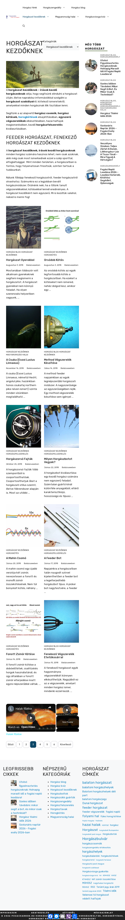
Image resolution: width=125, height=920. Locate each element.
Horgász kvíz (58, 785)
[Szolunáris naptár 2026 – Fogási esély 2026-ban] (14, 826)
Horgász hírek (30, 7)
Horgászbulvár (95, 839)
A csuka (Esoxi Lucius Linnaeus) (20, 361)
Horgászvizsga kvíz (95, 16)
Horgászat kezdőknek (34, 16)
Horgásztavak (58, 809)
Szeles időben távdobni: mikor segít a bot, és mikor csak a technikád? (109, 89)
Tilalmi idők (109, 890)
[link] (11, 709)
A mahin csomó (16, 558)
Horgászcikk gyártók (62, 797)
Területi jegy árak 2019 (108, 887)
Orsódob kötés (54, 260)
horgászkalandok (91, 856)
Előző (11, 744)
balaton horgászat (97, 783)
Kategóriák (50, 41)
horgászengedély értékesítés (96, 847)
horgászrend (88, 860)
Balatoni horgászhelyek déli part (99, 793)
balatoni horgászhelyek (98, 787)
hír (100, 875)
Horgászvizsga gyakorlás (95, 871)
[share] (49, 707)
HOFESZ (105, 825)
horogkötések (27, 116)
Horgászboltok (59, 793)
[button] (24, 25)
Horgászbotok (110, 834)
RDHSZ (85, 887)
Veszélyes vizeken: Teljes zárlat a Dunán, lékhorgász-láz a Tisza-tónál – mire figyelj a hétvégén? (109, 151)
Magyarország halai (65, 16)
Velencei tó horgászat (95, 894)
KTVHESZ (86, 879)
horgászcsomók (92, 843)
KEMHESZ (106, 875)
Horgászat (90, 830)
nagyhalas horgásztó (103, 883)
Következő (65, 744)
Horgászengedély (52, 7)
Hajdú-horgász (88, 821)
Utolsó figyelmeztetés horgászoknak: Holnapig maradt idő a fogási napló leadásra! (110, 67)
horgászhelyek (92, 851)
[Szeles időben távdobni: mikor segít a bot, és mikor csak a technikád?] (14, 803)
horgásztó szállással (90, 868)
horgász (114, 825)
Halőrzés (99, 821)
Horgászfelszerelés (17, 454)
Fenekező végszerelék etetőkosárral (59, 655)
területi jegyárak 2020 (91, 891)
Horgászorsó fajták (19, 459)
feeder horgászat (94, 807)
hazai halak (91, 825)
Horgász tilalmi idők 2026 (109, 114)
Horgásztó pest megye (93, 863)
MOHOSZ (87, 883)
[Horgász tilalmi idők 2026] (14, 818)
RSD (93, 887)
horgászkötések (109, 856)
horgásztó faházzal (103, 860)
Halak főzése (24, 708)
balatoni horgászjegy (94, 799)
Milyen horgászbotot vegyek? (58, 460)
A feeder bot (52, 558)
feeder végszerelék (93, 811)
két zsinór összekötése (104, 879)
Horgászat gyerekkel (20, 260)
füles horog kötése (110, 816)
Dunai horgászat (92, 803)
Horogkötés (50, 255)
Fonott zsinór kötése (20, 654)
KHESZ (113, 875)
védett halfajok (91, 898)
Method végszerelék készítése (57, 361)
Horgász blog (78, 7)
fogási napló (113, 811)
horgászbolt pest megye (91, 834)
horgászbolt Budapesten (109, 830)
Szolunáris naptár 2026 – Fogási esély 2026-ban (108, 129)
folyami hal (90, 816)
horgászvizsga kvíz (90, 875)
